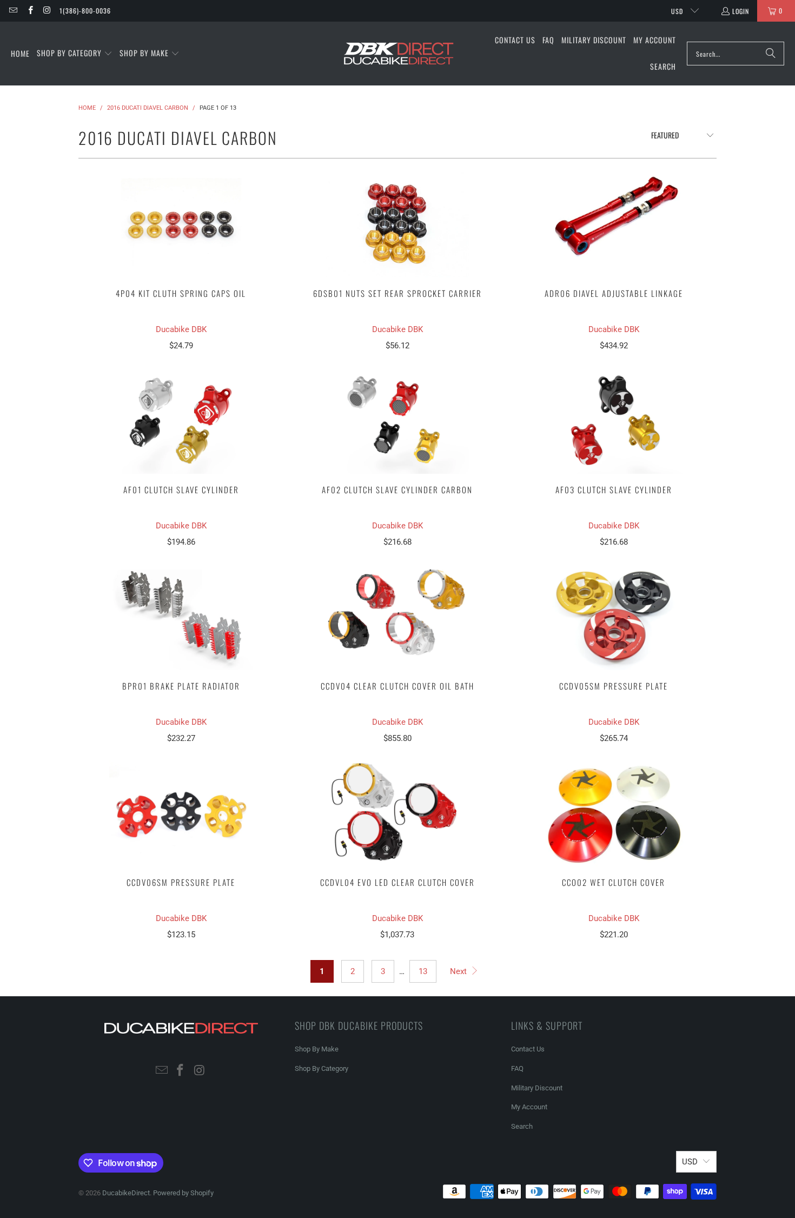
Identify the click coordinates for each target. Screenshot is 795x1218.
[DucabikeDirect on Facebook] (29, 10)
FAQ (517, 1068)
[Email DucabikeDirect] (12, 10)
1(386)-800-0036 (85, 10)
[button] (74, 53)
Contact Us (528, 1049)
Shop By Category (321, 1068)
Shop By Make (317, 1049)
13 (423, 971)
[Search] (770, 53)
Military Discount (536, 1088)
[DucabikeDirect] (398, 53)
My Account (529, 1107)
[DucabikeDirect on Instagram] (46, 10)
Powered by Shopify (183, 1193)
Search (522, 1126)
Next (459, 971)
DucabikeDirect (126, 1193)
